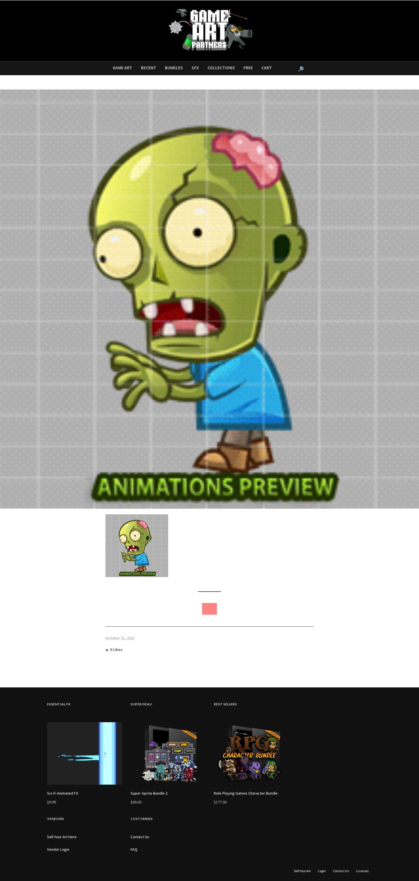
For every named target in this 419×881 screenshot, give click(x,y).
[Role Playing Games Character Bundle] (251, 753)
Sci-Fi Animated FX (62, 793)
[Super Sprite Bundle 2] (168, 753)
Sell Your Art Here (62, 836)
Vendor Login (58, 849)
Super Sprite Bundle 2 (149, 793)
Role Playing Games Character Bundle (246, 793)
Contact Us (140, 836)
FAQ (134, 849)
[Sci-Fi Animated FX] (84, 753)
